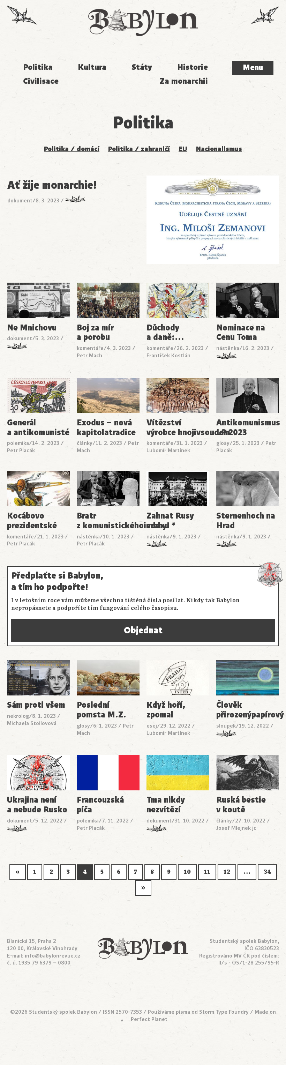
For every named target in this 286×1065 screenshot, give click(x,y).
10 (187, 872)
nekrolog (18, 716)
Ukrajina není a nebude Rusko (37, 805)
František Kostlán (168, 355)
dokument (19, 200)
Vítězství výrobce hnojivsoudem (177, 428)
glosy (222, 443)
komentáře (90, 348)
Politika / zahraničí (139, 149)
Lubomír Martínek (168, 450)
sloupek (226, 725)
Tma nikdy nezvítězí (165, 805)
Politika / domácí (71, 149)
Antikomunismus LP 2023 (247, 428)
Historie (192, 67)
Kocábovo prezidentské (32, 521)
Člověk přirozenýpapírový (247, 710)
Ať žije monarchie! (52, 185)
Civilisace (41, 81)
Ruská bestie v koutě (241, 805)
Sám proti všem (36, 705)
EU (183, 149)
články (84, 443)
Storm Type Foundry (224, 1011)
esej (151, 725)
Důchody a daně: (165, 333)
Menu (253, 67)
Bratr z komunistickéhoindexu (108, 521)
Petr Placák (21, 450)
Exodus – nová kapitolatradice (106, 428)
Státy (141, 67)
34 (267, 872)
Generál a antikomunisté (38, 428)
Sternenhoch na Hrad (245, 521)
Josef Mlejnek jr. (236, 828)
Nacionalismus (219, 149)
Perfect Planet (149, 1019)
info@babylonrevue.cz (53, 955)
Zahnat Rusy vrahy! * (170, 521)
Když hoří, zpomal (165, 710)
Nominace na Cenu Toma (240, 333)
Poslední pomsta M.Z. (101, 710)
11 (207, 872)
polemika (18, 443)
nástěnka (227, 348)
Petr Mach (89, 355)
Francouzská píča (100, 805)
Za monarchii (184, 81)
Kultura (92, 67)
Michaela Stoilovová (32, 723)
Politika (38, 67)
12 (227, 872)
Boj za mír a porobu (95, 333)
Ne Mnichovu (32, 328)
